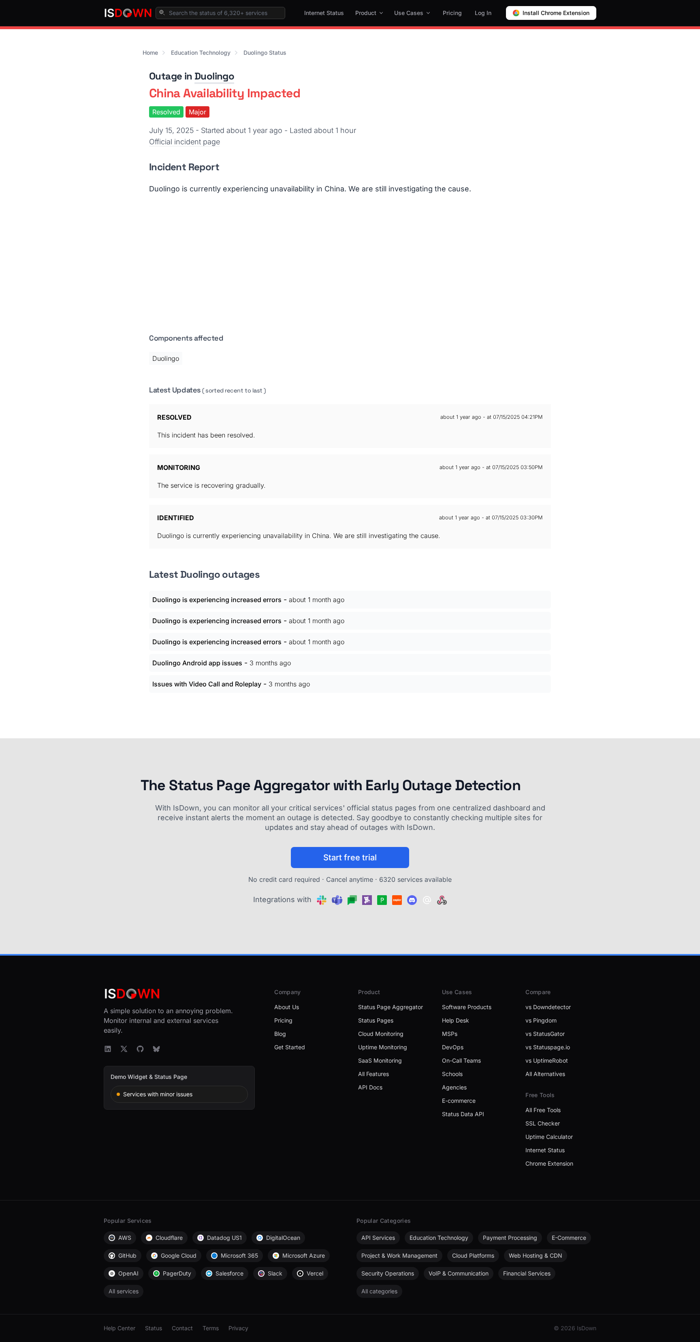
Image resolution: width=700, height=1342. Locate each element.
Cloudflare (169, 1237)
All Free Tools (543, 1109)
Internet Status (324, 12)
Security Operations (387, 1273)
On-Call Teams (461, 1060)
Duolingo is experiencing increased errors (217, 600)
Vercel (315, 1273)
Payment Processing (510, 1237)
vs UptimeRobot (546, 1060)
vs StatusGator (545, 1033)
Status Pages (375, 1020)
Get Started (289, 1047)
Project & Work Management (399, 1255)
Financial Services (527, 1273)
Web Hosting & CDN (535, 1255)
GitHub (127, 1255)
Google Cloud (178, 1255)
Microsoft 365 (239, 1255)
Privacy (238, 1328)
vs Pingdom (541, 1020)
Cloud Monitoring (380, 1033)
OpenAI (128, 1273)
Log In (483, 12)
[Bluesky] (156, 1049)
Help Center (119, 1328)
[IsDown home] (128, 13)
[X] (124, 1049)
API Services (378, 1237)
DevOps (452, 1047)
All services (124, 1291)
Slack (275, 1273)
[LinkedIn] (108, 1049)
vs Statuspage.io (547, 1047)
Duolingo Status (264, 52)
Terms (211, 1328)
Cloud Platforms (473, 1255)
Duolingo (214, 76)
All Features (373, 1073)
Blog (280, 1033)
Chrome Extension (549, 1163)
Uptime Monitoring (382, 1047)
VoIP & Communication (459, 1273)
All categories (379, 1291)
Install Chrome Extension (556, 12)
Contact (182, 1328)
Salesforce (229, 1273)
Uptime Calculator (549, 1136)
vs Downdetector (548, 1006)
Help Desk (455, 1020)
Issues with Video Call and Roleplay (206, 684)
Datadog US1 (224, 1237)
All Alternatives (545, 1073)
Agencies (454, 1087)
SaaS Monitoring (380, 1060)
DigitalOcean (283, 1237)
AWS (124, 1237)
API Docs (370, 1087)
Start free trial (350, 857)
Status (153, 1328)
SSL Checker (542, 1123)
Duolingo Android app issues (197, 663)
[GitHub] (140, 1049)
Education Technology (200, 52)
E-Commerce (569, 1237)
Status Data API (463, 1113)
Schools (452, 1073)
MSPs (449, 1033)
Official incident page (184, 141)
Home (150, 52)
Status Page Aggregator (390, 1006)
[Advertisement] (350, 267)
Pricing (452, 12)
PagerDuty (177, 1273)
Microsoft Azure (303, 1255)
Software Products (466, 1006)
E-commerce (459, 1100)
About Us (286, 1006)
